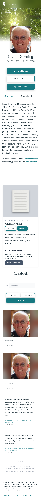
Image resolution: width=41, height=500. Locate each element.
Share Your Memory (14, 262)
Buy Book (22, 228)
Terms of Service (26, 468)
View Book (10, 228)
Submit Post (20, 300)
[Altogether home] (4, 4)
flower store (31, 162)
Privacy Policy (14, 468)
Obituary (8, 95)
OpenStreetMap (23, 471)
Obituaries (12, 4)
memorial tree (31, 159)
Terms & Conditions (10, 495)
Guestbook (27, 95)
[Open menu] (36, 4)
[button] (20, 323)
